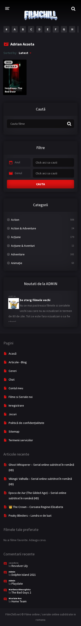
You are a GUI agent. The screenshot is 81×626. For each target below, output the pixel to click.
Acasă (12, 353)
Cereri (13, 371)
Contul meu (16, 388)
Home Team (19, 601)
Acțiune (16, 237)
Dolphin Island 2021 (23, 575)
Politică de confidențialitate (26, 423)
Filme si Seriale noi (21, 397)
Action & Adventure (23, 228)
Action (15, 220)
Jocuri (13, 414)
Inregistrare (16, 405)
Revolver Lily (19, 566)
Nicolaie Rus (15, 598)
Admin (12, 571)
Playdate (17, 583)
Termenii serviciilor (21, 440)
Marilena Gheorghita (19, 589)
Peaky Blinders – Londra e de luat (30, 515)
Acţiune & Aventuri (23, 246)
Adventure (18, 254)
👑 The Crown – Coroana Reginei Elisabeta (36, 507)
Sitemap (14, 431)
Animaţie (16, 263)
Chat (11, 379)
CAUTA (40, 184)
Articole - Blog (18, 362)
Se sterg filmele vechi (24, 299)
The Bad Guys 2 (21, 592)
